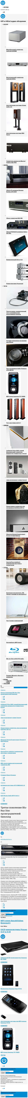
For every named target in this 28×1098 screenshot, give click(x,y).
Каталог (5, 24)
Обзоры (5, 165)
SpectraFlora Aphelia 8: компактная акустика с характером (12, 752)
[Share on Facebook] (15, 861)
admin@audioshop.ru (6, 839)
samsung (9, 916)
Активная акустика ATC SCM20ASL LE (13, 785)
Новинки (5, 425)
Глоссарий (6, 683)
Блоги (8, 682)
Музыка (5, 679)
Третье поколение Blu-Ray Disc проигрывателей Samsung (10, 693)
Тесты (5, 286)
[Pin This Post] (15, 698)
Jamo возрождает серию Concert (11, 717)
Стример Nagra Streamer (8, 775)
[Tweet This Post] (15, 696)
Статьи (5, 567)
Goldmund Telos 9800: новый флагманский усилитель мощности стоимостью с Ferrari (14, 706)
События (8, 681)
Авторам (5, 7)
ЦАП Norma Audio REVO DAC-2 (10, 795)
